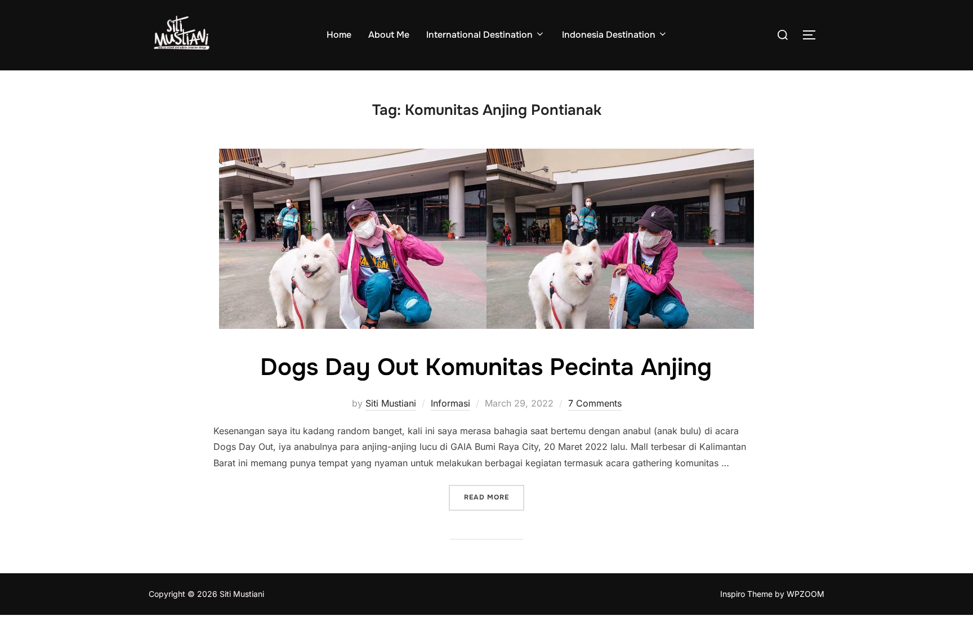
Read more (494, 497)
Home (339, 35)
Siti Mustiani (390, 403)
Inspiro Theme (746, 594)
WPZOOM (805, 594)
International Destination (479, 35)
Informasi (450, 403)
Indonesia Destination (608, 35)
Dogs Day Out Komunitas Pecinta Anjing (486, 367)
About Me (388, 35)
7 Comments (595, 403)
